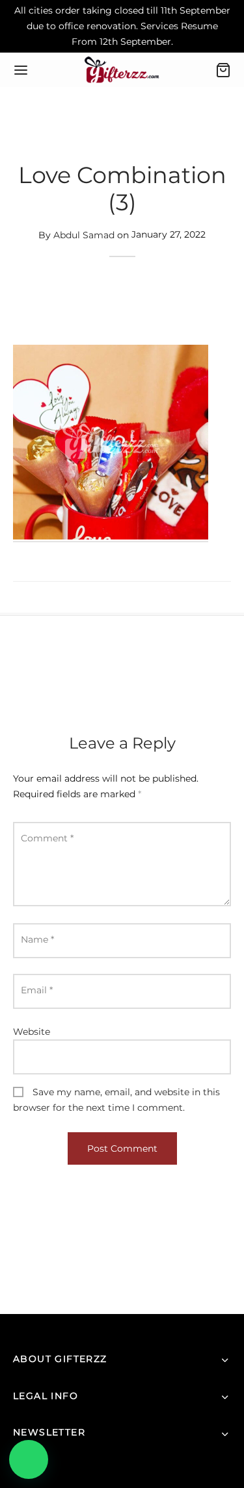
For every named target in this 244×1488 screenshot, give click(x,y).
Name (37, 939)
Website (31, 1031)
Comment (47, 838)
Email (37, 990)
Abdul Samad (84, 234)
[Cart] (223, 70)
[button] (28, 1459)
